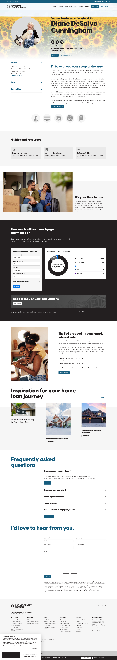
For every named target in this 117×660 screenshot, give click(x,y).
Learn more (47, 482)
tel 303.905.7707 (55, 657)
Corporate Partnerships (81, 619)
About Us (87, 6)
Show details (34, 648)
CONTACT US (47, 576)
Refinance (61, 6)
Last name (79, 538)
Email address (48, 544)
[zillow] (62, 42)
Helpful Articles (63, 621)
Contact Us (78, 631)
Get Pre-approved (64, 372)
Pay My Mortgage (64, 629)
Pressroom (78, 629)
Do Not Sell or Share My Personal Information (30, 655)
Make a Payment (105, 6)
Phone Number (80, 544)
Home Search (15, 1)
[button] (26, 62)
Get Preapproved (49, 516)
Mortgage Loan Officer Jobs (82, 623)
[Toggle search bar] (109, 1)
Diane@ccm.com (16, 75)
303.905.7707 (20, 71)
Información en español (81, 634)
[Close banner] (38, 635)
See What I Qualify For (66, 55)
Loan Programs (47, 625)
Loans (75, 6)
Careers (78, 621)
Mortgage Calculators (64, 619)
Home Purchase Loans (16, 627)
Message (46, 551)
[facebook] (53, 42)
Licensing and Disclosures (97, 629)
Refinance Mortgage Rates (33, 621)
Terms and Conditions (97, 630)
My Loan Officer (68, 6)
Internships (78, 625)
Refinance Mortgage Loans (33, 623)
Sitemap (42, 653)
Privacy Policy (66, 572)
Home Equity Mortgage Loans (50, 623)
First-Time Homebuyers (16, 625)
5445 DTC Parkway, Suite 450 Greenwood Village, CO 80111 (20, 68)
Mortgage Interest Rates (16, 621)
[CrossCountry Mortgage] (16, 6)
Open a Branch (79, 627)
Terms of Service (74, 572)
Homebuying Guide (15, 619)
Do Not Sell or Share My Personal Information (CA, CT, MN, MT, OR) (98, 626)
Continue (10, 655)
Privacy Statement (7, 648)
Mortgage (9, 1)
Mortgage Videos (64, 627)
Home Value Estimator (64, 623)
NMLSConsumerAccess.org (65, 631)
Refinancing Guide (31, 619)
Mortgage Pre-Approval (16, 623)
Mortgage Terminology (65, 625)
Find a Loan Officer (80, 633)
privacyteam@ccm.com (52, 590)
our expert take (81, 368)
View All (102, 397)
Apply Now (95, 6)
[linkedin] (57, 42)
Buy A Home (54, 6)
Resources (81, 6)
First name (47, 538)
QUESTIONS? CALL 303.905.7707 (100, 1)
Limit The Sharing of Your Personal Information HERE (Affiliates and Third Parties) (98, 621)
